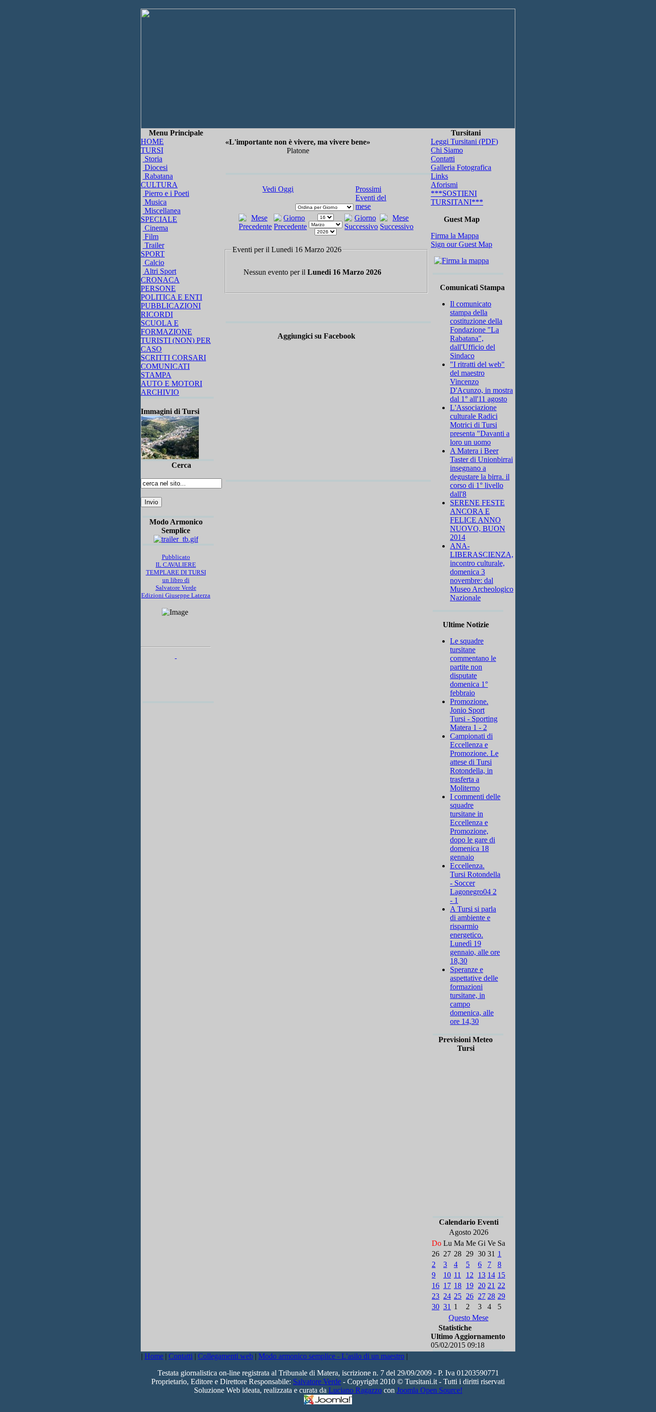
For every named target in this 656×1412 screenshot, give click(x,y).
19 (470, 1285)
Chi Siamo (447, 150)
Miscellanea (162, 211)
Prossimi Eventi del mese (370, 197)
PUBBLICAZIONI (171, 306)
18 (458, 1285)
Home (154, 1356)
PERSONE (158, 288)
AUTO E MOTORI (171, 383)
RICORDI (157, 314)
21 (491, 1285)
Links (439, 176)
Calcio (153, 262)
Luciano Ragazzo (355, 1390)
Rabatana (158, 176)
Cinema (155, 228)
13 (482, 1275)
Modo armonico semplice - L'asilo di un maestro (331, 1356)
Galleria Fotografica (461, 167)
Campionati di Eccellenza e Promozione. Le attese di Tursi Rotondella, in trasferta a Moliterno (474, 762)
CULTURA (159, 185)
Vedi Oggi (277, 189)
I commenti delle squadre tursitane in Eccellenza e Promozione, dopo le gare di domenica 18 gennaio (475, 826)
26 (470, 1296)
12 (470, 1275)
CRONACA (160, 280)
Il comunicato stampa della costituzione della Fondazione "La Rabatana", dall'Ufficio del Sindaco (476, 330)
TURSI (152, 150)
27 (482, 1296)
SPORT (153, 254)
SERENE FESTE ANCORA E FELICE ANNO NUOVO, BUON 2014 (477, 520)
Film (150, 236)
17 (447, 1285)
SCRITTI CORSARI (173, 357)
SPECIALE (159, 219)
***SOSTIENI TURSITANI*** (457, 197)
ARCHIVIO (160, 392)
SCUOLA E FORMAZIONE (166, 327)
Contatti (443, 159)
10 (447, 1275)
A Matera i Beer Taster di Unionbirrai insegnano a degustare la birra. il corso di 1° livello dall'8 (481, 472)
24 (447, 1296)
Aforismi (444, 185)
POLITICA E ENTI (171, 297)
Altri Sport (159, 271)
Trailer (153, 245)
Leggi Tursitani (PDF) (464, 141)
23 (435, 1296)
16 (435, 1285)
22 (501, 1285)
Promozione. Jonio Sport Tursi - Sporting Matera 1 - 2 (474, 714)
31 (447, 1306)
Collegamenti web (225, 1356)
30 (435, 1306)
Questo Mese (468, 1318)
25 (458, 1296)
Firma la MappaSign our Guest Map (461, 239)
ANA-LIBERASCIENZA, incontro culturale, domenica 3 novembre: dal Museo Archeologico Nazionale (481, 572)
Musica (155, 202)
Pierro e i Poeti (166, 193)
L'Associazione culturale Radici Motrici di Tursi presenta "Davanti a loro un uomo (480, 424)
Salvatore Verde (317, 1381)
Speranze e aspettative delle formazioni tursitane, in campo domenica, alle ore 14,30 (474, 995)
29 (501, 1296)
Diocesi (155, 167)
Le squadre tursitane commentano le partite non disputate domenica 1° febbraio (473, 667)
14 (491, 1275)
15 (501, 1275)
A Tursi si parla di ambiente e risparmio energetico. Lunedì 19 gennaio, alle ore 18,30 (475, 935)
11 (457, 1275)
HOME (152, 141)
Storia (152, 159)
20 (482, 1285)
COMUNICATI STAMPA (165, 370)
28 (491, 1296)
